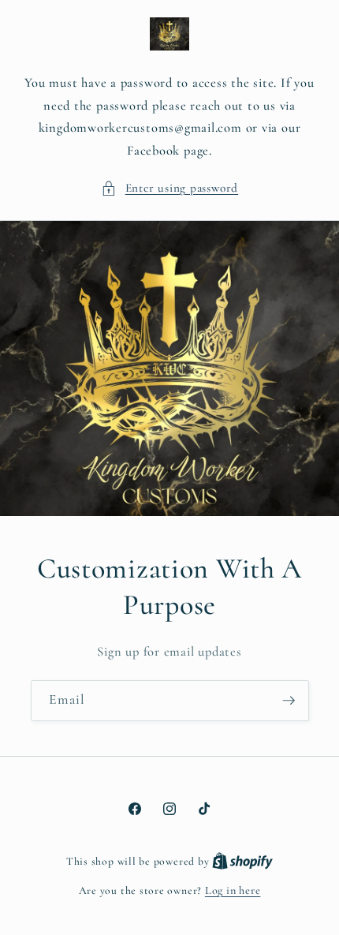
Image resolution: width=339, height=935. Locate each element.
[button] (169, 188)
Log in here (232, 890)
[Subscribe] (288, 701)
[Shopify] (242, 861)
